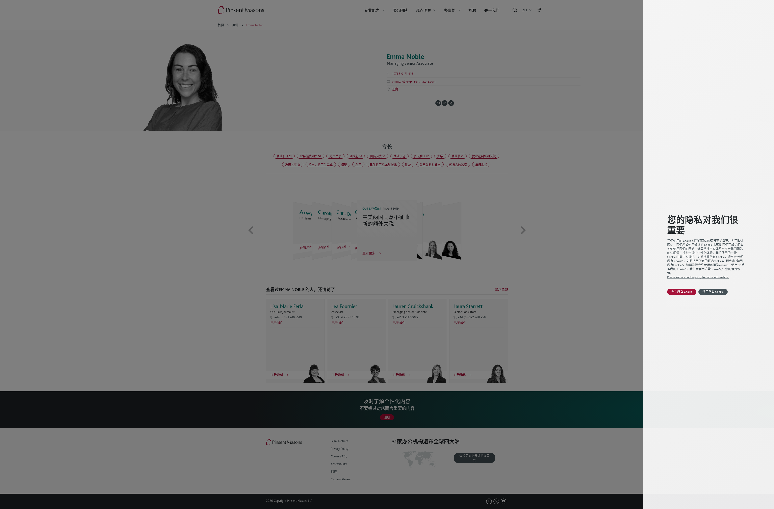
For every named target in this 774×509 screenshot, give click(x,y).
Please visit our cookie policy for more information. (698, 277)
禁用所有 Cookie (713, 291)
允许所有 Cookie (681, 291)
